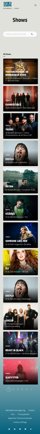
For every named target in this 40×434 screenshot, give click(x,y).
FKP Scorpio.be (7, 8)
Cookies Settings (20, 422)
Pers (13, 415)
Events (17, 8)
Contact (31, 411)
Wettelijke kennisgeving (15, 411)
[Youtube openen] (20, 429)
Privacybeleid (23, 415)
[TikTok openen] (31, 429)
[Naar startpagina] (7, 4)
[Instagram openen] (9, 429)
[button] (35, 5)
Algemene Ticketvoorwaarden (20, 418)
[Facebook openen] (15, 429)
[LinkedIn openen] (25, 429)
